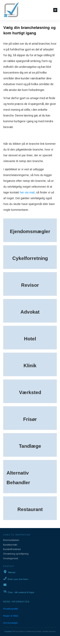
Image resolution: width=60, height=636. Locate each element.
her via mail (27, 192)
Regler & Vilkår (10, 615)
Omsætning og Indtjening (15, 553)
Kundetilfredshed (12, 549)
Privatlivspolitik (10, 608)
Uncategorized (10, 558)
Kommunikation (11, 540)
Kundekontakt (10, 544)
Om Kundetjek (10, 623)
